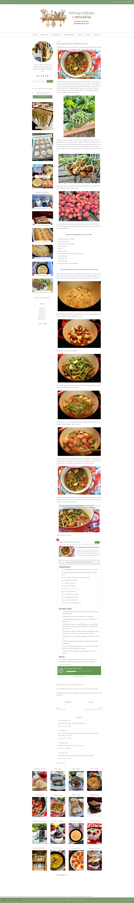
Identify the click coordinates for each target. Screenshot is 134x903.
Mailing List (70, 693)
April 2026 (42, 314)
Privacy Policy (54, 900)
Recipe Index (72, 684)
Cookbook (96, 34)
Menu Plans (44, 34)
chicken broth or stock (73, 588)
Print (97, 542)
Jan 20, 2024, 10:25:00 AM (64, 738)
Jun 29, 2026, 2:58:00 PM (64, 748)
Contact (87, 34)
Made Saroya (128, 900)
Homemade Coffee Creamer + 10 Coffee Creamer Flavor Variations (43, 208)
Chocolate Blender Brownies (43, 225)
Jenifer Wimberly (63, 720)
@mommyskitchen (71, 671)
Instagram (75, 689)
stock (67, 422)
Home (4, 2)
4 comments (91, 702)
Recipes (35, 34)
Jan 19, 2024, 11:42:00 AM (64, 726)
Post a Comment (61, 763)
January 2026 (42, 318)
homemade (80, 253)
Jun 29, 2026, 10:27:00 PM (64, 758)
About (80, 34)
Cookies (62, 900)
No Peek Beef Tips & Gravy (43, 292)
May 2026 (42, 312)
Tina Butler (61, 730)
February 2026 (42, 317)
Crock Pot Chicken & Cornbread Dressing (43, 259)
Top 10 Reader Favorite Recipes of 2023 (93, 708)
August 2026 (42, 308)
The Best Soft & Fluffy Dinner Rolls (43, 242)
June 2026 (42, 311)
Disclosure (68, 900)
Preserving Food (69, 34)
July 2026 (42, 309)
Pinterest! (85, 689)
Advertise (80, 900)
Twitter (79, 689)
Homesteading (56, 34)
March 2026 (42, 315)
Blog (9, 2)
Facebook (71, 689)
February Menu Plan (61, 708)
